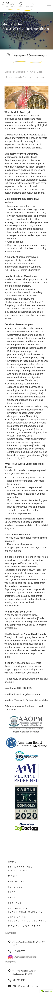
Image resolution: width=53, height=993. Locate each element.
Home (12, 862)
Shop (12, 897)
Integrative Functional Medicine (25, 910)
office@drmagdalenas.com (25, 694)
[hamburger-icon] (49, 6)
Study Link (33, 344)
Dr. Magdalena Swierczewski (20, 869)
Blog (12, 892)
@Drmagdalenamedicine (25, 957)
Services (15, 887)
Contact (15, 903)
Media (13, 876)
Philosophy (17, 881)
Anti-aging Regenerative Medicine (27, 919)
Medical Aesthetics (24, 926)
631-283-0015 (24, 688)
